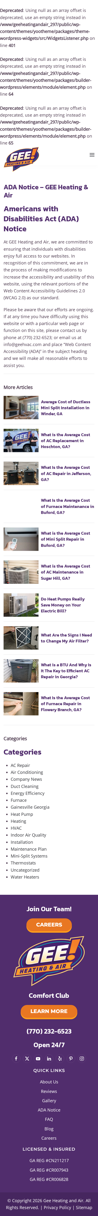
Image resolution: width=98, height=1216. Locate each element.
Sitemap (84, 1207)
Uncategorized (25, 870)
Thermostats (23, 863)
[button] (92, 155)
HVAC (16, 828)
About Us (49, 1082)
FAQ (49, 1119)
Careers (49, 924)
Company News (26, 779)
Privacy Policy (57, 1207)
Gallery (49, 1100)
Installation (22, 842)
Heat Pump (22, 814)
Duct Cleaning (25, 786)
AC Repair (20, 765)
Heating (18, 821)
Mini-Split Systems (29, 856)
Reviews (49, 1091)
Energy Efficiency (27, 793)
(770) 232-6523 (49, 1031)
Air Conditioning (27, 772)
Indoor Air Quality (28, 835)
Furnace (19, 800)
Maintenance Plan (29, 849)
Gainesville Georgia (30, 807)
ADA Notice (49, 1110)
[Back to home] (21, 158)
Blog (49, 1129)
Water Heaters (25, 877)
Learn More (49, 1011)
